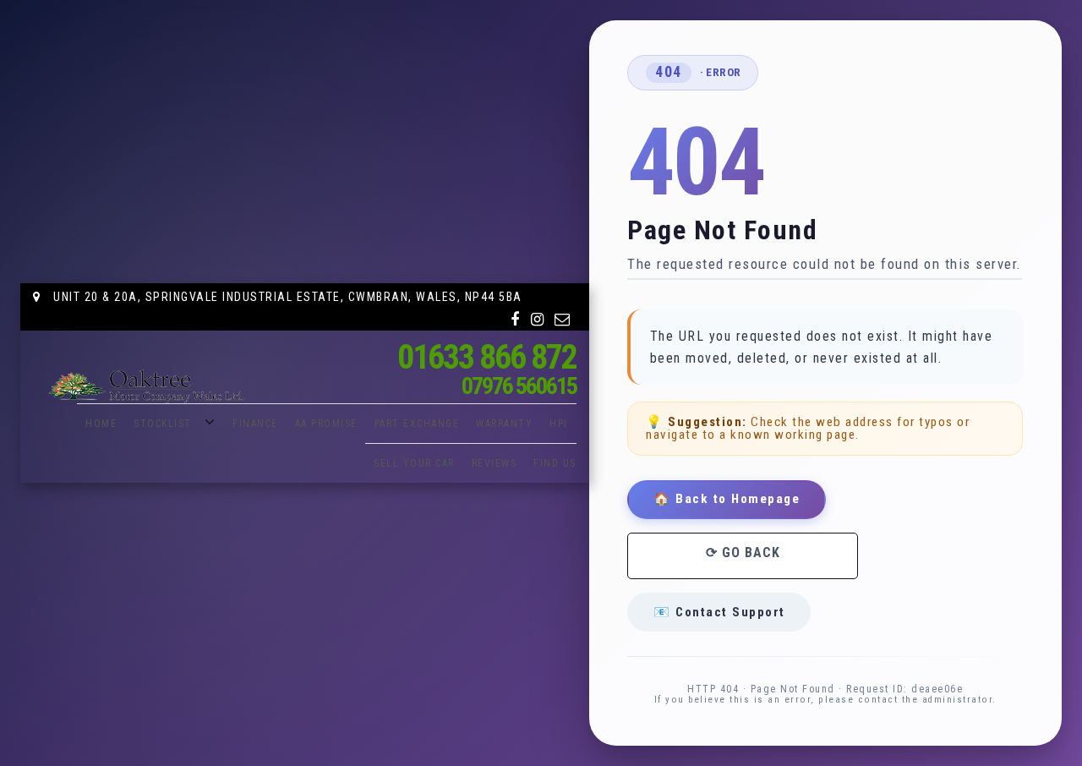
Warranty (504, 424)
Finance (255, 424)
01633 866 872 (487, 357)
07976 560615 (519, 386)
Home (101, 424)
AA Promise (326, 424)
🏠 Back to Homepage (726, 498)
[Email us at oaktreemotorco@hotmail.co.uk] (563, 320)
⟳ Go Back (743, 552)
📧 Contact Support (719, 612)
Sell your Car (414, 463)
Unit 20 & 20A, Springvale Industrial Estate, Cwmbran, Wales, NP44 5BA (286, 297)
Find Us (555, 463)
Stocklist (163, 424)
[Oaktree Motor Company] (147, 386)
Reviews (494, 463)
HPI (558, 424)
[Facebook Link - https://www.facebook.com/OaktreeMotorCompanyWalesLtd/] (515, 320)
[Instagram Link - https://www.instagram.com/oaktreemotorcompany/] (538, 320)
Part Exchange (417, 424)
